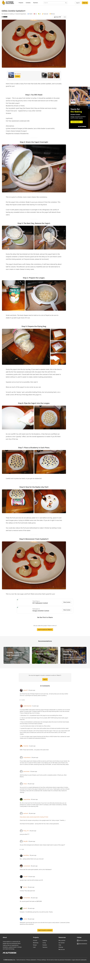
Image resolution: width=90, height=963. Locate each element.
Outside (45, 945)
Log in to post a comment (45, 930)
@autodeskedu (83, 944)
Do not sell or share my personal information (59, 960)
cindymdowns (27, 757)
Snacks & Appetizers (20, 14)
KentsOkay (26, 855)
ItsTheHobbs (26, 898)
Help (60, 945)
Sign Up (85, 3)
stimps (25, 783)
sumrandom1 (26, 866)
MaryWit (25, 841)
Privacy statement (31, 960)
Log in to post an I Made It (45, 629)
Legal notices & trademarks (79, 960)
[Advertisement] (79, 108)
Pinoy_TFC (26, 830)
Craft (34, 947)
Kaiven (25, 887)
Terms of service (21, 960)
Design (35, 945)
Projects (21, 3)
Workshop (35, 943)
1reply (22, 849)
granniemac (26, 771)
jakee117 (25, 690)
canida (25, 919)
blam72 (25, 908)
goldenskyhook (27, 706)
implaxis (5, 14)
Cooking (11, 14)
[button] (64, 17)
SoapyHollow (26, 799)
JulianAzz (25, 746)
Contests (28, 3)
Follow (17, 76)
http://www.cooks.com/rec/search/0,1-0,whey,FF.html (34, 817)
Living (44, 943)
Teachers (35, 3)
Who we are (62, 949)
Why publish (62, 940)
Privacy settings (41, 960)
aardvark (25, 813)
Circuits (35, 940)
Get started (61, 943)
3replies (23, 700)
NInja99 (25, 876)
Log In (78, 3)
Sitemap (61, 947)
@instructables (83, 940)
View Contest (66, 602)
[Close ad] (89, 88)
